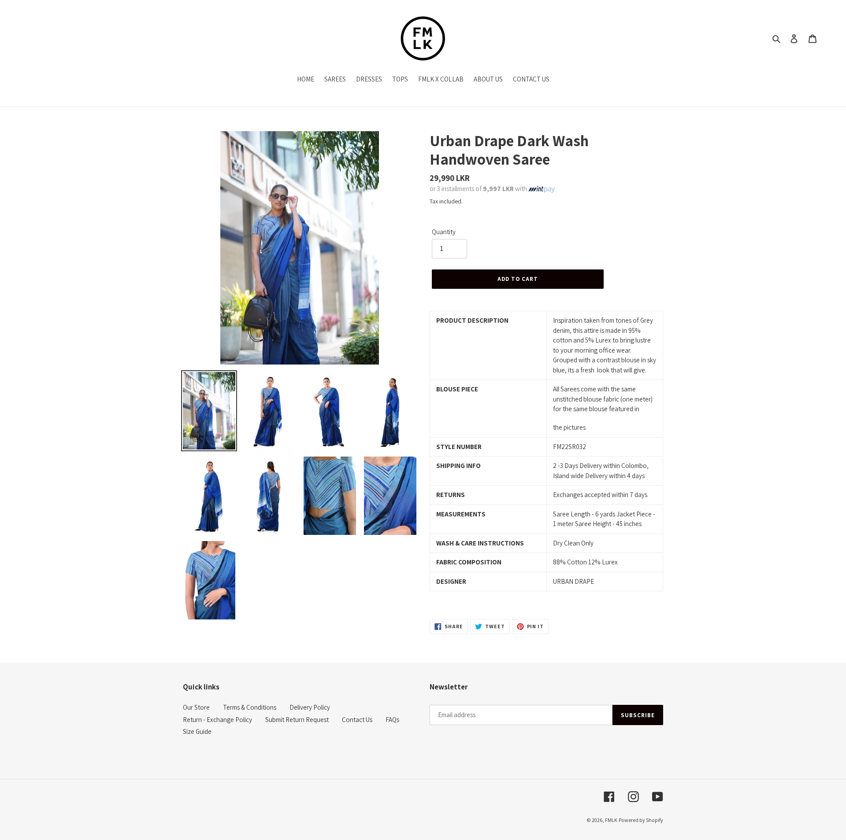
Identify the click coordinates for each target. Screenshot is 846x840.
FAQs (392, 719)
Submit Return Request (297, 719)
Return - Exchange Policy (217, 719)
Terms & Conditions (249, 707)
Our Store (196, 707)
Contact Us (357, 719)
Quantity (444, 232)
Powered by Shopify (641, 820)
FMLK (611, 820)
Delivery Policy (309, 707)
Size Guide (197, 731)
